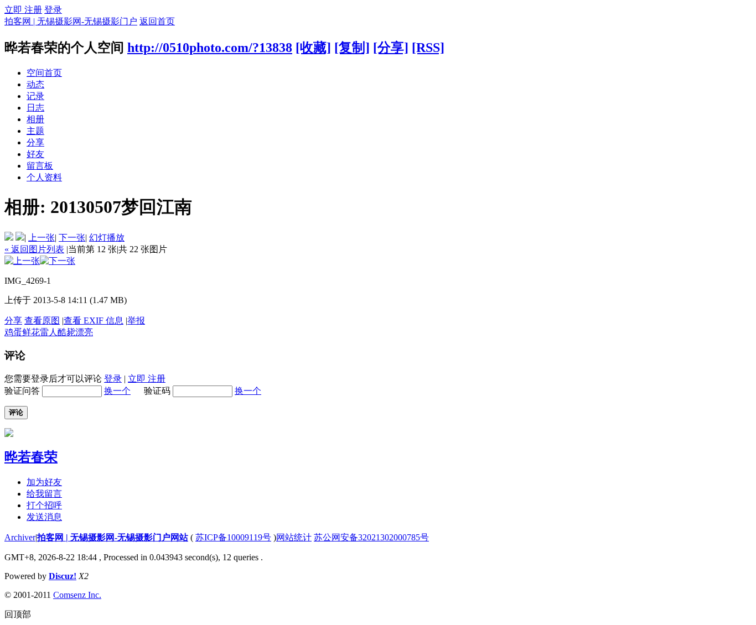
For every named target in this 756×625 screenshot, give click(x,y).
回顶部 (17, 614)
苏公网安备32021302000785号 (371, 537)
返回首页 (157, 21)
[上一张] (22, 260)
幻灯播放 (107, 237)
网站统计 (294, 537)
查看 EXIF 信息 (93, 320)
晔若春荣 (31, 457)
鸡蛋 (13, 332)
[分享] (390, 47)
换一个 (117, 390)
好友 (35, 154)
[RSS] (428, 47)
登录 (53, 9)
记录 (35, 96)
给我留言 (44, 493)
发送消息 (44, 517)
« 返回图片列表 (34, 249)
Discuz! (62, 576)
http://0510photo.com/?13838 (209, 47)
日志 (35, 107)
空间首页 (44, 72)
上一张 (41, 237)
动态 (35, 84)
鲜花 (31, 332)
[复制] (352, 47)
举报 (136, 320)
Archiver (19, 537)
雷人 (49, 332)
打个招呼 (44, 505)
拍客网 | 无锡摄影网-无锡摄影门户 (70, 21)
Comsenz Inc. (77, 595)
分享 (35, 142)
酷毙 (66, 332)
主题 (35, 131)
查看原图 (42, 320)
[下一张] (57, 260)
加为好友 (44, 482)
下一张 (72, 237)
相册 (35, 119)
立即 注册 (23, 9)
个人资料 (44, 177)
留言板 (40, 165)
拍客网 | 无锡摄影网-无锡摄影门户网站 (112, 537)
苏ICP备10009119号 (233, 537)
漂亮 (84, 332)
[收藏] (313, 47)
